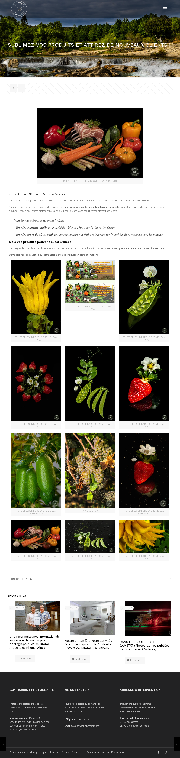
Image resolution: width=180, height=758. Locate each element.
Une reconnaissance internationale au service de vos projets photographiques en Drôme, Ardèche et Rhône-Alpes (34, 642)
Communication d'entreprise (23, 725)
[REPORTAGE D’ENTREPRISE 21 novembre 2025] (177, 744)
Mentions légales (110, 752)
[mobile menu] (165, 9)
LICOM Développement (89, 752)
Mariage (26, 722)
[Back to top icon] (163, 750)
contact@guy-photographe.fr (86, 726)
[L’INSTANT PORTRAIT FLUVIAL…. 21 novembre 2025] (3, 744)
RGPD (123, 752)
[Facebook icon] (158, 752)
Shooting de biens (40, 722)
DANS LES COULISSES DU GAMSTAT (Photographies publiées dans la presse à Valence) (144, 645)
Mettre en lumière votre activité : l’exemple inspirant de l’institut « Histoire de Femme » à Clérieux (88, 644)
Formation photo (28, 729)
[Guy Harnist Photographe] (19, 9)
